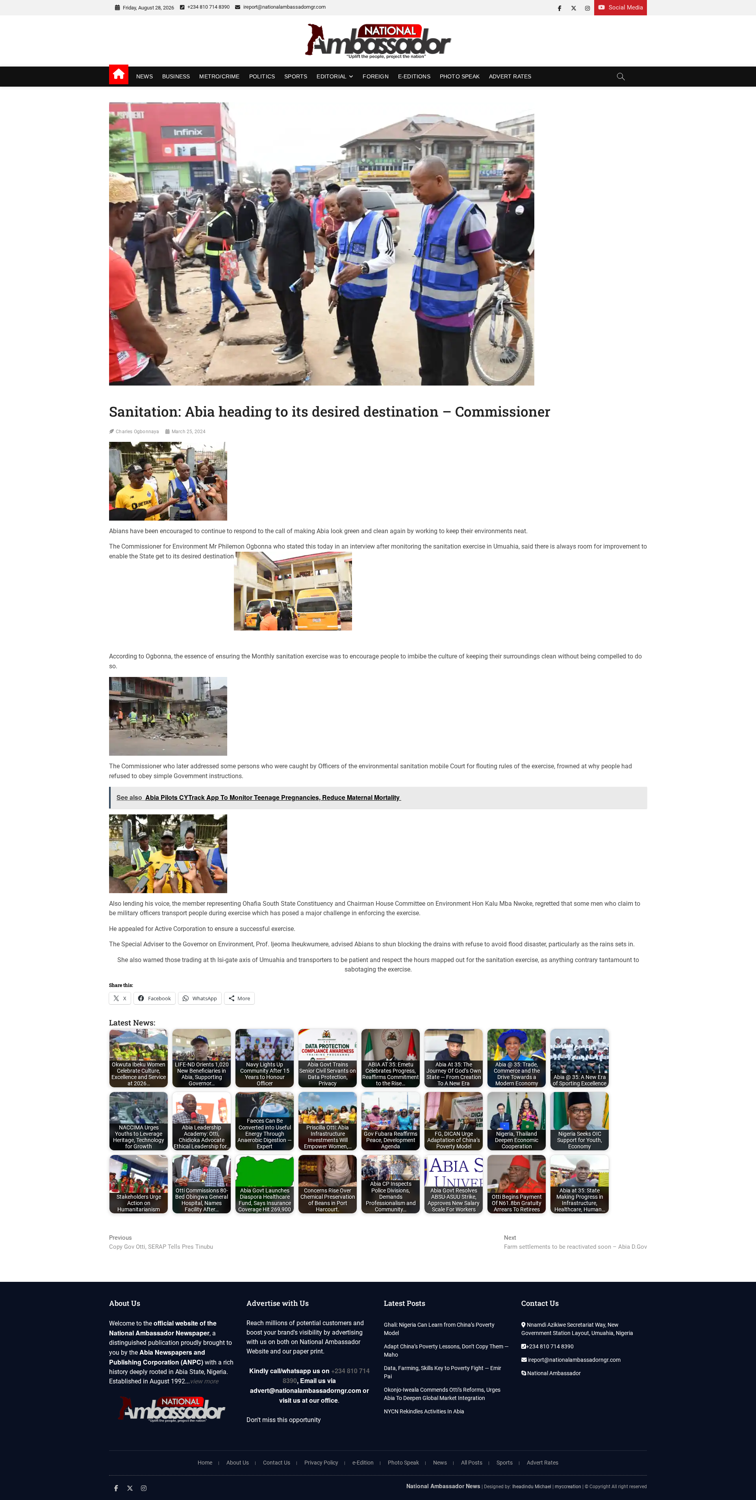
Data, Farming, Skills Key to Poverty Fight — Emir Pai (442, 1372)
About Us (237, 1462)
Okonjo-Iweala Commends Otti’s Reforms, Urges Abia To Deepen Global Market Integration (442, 1394)
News (144, 76)
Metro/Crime (219, 76)
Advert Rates (510, 76)
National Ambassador (553, 1373)
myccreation (568, 1486)
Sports (295, 76)
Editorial (331, 76)
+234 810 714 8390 (208, 7)
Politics (262, 76)
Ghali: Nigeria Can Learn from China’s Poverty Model (439, 1329)
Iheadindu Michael (531, 1486)
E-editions (414, 76)
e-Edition (363, 1462)
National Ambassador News (443, 1486)
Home (205, 1462)
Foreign (375, 76)
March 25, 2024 (189, 431)
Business (176, 76)
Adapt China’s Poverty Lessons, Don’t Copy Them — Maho (446, 1350)
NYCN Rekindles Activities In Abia (424, 1411)
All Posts (471, 1462)
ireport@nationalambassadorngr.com (284, 7)
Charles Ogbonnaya (137, 431)
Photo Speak (460, 76)
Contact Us (276, 1462)
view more (204, 1381)
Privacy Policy (321, 1462)
